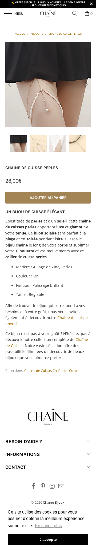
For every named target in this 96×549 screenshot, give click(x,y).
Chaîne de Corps (65, 370)
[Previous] (10, 84)
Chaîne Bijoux (54, 502)
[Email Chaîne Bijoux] (62, 486)
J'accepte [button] (48, 539)
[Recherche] (76, 13)
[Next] (85, 84)
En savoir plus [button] (48, 525)
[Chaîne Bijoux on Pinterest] (43, 486)
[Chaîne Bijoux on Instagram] (53, 486)
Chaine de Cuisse (37, 370)
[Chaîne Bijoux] (48, 13)
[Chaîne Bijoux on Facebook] (34, 486)
